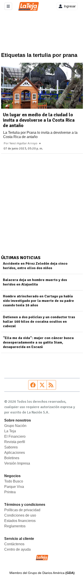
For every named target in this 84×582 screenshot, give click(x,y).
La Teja (10, 431)
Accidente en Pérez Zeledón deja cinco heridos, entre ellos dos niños (35, 265)
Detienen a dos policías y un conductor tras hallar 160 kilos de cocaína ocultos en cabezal (39, 321)
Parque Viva (14, 487)
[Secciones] (8, 6)
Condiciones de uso (20, 515)
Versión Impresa (17, 463)
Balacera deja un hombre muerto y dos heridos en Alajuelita (35, 282)
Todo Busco (13, 481)
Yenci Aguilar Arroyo (23, 143)
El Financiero (15, 436)
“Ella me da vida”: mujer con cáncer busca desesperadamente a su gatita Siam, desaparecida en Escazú (38, 342)
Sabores (11, 447)
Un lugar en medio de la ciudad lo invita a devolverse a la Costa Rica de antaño (39, 120)
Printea (10, 492)
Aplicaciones (14, 452)
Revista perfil (14, 442)
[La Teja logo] (28, 6)
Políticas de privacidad (22, 510)
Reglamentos (15, 526)
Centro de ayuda (17, 549)
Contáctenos (14, 544)
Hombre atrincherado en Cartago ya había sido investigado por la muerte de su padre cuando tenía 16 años (38, 300)
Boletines (11, 458)
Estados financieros (20, 521)
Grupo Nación (15, 426)
